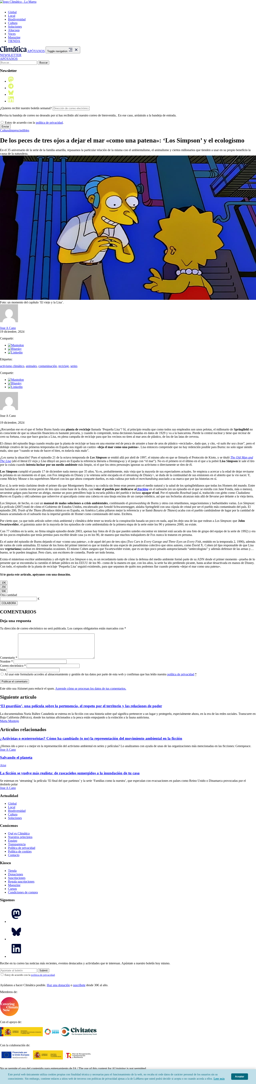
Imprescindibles (19, 130)
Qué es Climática (19, 833)
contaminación (47, 366)
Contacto (13, 855)
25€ (4, 586)
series (73, 366)
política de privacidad (49, 122)
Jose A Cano (8, 328)
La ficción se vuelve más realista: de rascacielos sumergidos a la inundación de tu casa (70, 773)
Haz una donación (58, 985)
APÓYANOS (36, 51)
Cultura (12, 23)
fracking (142, 489)
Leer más (219, 1078)
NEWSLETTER (10, 55)
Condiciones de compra (23, 892)
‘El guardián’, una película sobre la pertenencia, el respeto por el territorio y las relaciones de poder (81, 706)
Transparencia (17, 844)
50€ (4, 591)
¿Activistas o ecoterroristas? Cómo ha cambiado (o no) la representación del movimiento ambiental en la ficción (91, 738)
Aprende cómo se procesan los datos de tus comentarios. (90, 688)
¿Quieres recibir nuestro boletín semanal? (26, 108)
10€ (4, 582)
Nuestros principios (20, 837)
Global (12, 12)
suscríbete (79, 985)
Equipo (12, 840)
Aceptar (239, 1076)
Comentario (8, 657)
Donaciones (15, 874)
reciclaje (63, 366)
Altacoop (14, 30)
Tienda (12, 870)
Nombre (6, 661)
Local (11, 15)
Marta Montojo (9, 721)
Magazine (14, 37)
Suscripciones (16, 878)
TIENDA (14, 41)
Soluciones (15, 26)
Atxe (3, 765)
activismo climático (12, 366)
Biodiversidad (17, 19)
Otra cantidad (8, 595)
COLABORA (9, 603)
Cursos (12, 888)
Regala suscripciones (21, 881)
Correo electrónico (13, 665)
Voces (12, 33)
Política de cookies (20, 851)
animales (31, 366)
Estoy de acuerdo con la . (34, 122)
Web (3, 670)
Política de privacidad (21, 848)
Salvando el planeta (16, 757)
